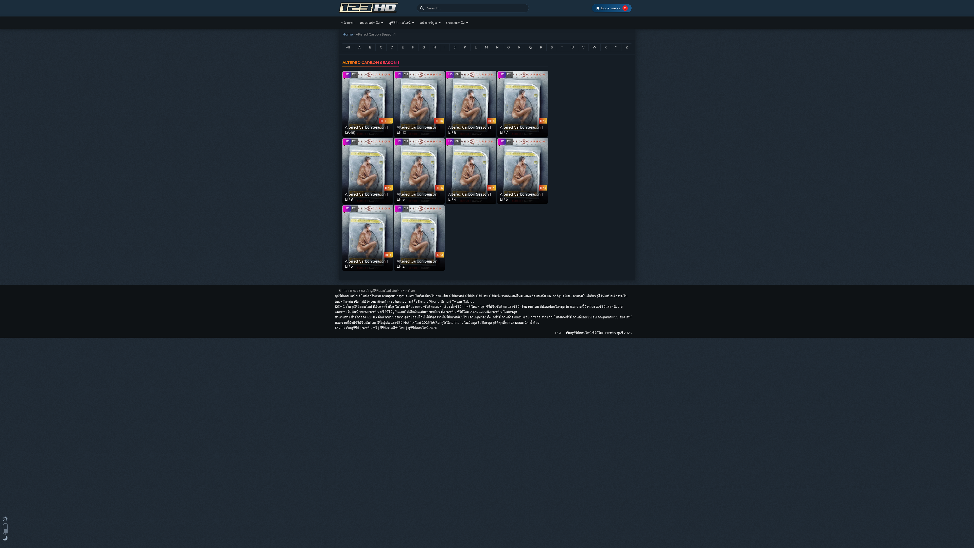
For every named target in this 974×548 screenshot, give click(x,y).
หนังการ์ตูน (429, 22)
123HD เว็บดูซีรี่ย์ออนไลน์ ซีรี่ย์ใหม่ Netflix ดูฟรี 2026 (376, 7)
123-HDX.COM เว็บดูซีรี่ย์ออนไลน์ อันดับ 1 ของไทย (378, 291)
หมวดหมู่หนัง (370, 22)
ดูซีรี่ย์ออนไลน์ (400, 22)
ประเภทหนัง (456, 22)
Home (347, 34)
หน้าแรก (347, 22)
